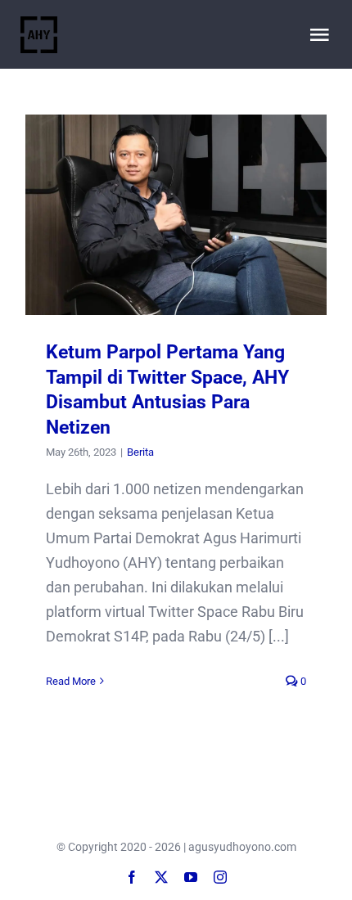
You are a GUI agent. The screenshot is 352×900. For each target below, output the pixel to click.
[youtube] (190, 877)
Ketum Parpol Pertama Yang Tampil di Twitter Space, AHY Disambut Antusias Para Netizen (176, 214)
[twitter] (161, 877)
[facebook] (131, 877)
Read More (71, 681)
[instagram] (220, 877)
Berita (140, 452)
